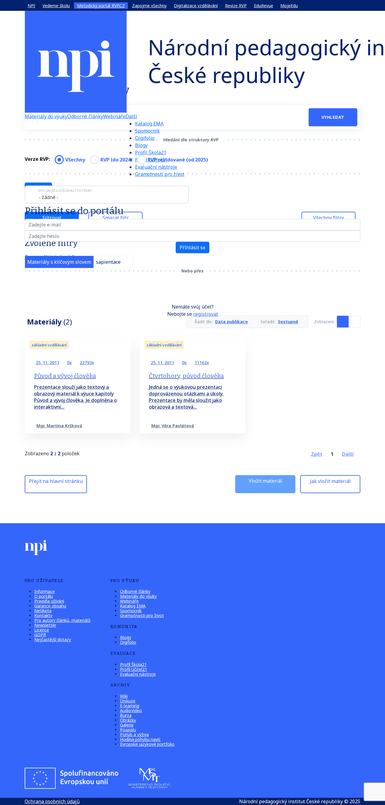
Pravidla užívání (49, 601)
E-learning (129, 705)
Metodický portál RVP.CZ (101, 5)
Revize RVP (236, 5)
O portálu (43, 596)
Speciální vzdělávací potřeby (65, 190)
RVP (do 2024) (116, 159)
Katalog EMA (149, 123)
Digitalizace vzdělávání (196, 5)
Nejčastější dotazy (52, 639)
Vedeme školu (56, 5)
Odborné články (85, 116)
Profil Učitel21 (133, 669)
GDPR (40, 635)
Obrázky (128, 720)
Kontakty (43, 615)
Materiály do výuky (46, 116)
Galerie (127, 725)
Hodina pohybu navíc (140, 739)
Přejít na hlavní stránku (56, 481)
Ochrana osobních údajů (52, 801)
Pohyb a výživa (134, 734)
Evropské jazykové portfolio (147, 744)
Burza (125, 715)
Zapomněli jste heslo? (49, 256)
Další (131, 116)
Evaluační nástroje (138, 674)
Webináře (114, 116)
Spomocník (147, 131)
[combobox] (107, 195)
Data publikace (231, 321)
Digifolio (145, 138)
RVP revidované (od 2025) (178, 159)
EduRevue (263, 5)
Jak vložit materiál (330, 481)
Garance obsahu (50, 606)
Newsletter (45, 625)
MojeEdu (289, 5)
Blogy (141, 145)
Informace (44, 591)
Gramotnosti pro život (159, 174)
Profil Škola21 (150, 152)
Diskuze (127, 701)
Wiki (124, 696)
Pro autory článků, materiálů (62, 620)
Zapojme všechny (149, 5)
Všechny (75, 159)
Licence (41, 630)
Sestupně (288, 321)
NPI (31, 5)
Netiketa (42, 610)
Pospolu (128, 730)
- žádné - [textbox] (48, 197)
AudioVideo (131, 710)
